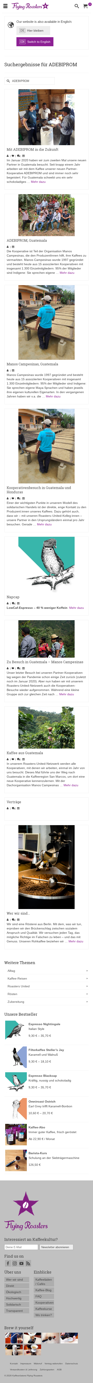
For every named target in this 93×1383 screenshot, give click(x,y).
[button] (33, 30)
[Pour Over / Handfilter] (32, 1350)
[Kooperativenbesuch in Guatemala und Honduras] (46, 446)
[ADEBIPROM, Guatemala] (46, 215)
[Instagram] (15, 1263)
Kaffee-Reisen (17, 978)
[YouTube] (21, 1263)
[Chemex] (32, 1338)
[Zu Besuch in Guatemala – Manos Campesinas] (46, 639)
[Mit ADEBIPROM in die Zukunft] (46, 117)
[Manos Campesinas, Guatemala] (46, 322)
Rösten (12, 994)
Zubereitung (16, 1001)
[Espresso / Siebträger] (50, 1338)
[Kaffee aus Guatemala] (46, 728)
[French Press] (68, 1338)
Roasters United (19, 986)
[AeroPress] (13, 1338)
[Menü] (5, 6)
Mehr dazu (38, 181)
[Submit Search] (7, 81)
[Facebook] (8, 1263)
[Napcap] (46, 565)
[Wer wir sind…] (46, 867)
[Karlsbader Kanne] (13, 1350)
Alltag (11, 970)
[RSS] (28, 1263)
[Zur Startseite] (26, 1210)
